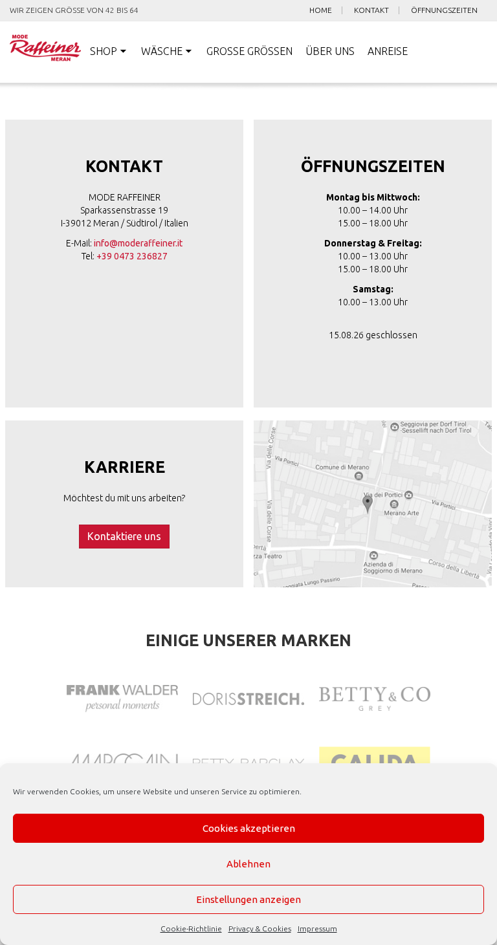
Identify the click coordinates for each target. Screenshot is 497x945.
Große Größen (249, 51)
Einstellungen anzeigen (248, 899)
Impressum (317, 928)
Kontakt (371, 10)
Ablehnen (248, 863)
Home (320, 10)
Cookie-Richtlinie (191, 928)
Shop (103, 51)
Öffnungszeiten (444, 10)
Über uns (330, 51)
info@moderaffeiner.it (138, 243)
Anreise (388, 51)
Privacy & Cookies (259, 928)
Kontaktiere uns (124, 536)
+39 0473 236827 (132, 256)
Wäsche (161, 51)
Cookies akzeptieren (249, 828)
